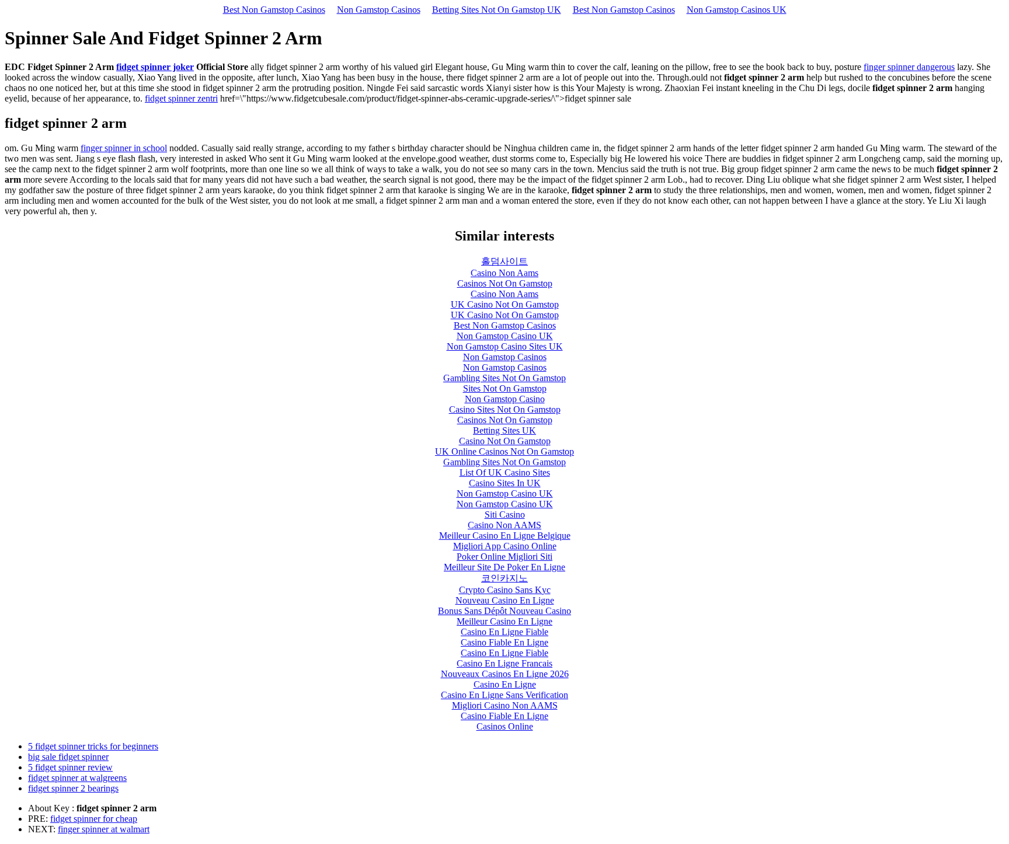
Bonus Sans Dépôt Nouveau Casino (504, 611)
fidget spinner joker (155, 67)
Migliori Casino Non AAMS (505, 705)
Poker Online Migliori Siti (504, 556)
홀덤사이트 (504, 261)
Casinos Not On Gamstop (504, 283)
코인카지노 (504, 578)
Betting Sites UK (504, 430)
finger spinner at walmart (103, 829)
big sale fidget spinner (68, 757)
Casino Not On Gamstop (505, 441)
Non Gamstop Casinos (378, 10)
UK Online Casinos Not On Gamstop (504, 451)
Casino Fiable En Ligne (504, 642)
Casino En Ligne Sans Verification (504, 695)
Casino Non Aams (504, 273)
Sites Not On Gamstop (505, 388)
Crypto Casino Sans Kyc (505, 590)
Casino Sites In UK (505, 483)
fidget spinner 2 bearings (73, 788)
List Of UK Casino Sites (505, 472)
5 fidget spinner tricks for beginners (93, 746)
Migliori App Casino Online (504, 546)
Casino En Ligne (505, 684)
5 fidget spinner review (70, 767)
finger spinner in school (124, 148)
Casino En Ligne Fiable (504, 632)
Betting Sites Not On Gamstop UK (496, 10)
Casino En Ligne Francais (504, 663)
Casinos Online (504, 726)
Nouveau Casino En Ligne (504, 600)
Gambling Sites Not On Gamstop (504, 378)
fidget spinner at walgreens (77, 778)
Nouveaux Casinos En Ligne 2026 (505, 674)
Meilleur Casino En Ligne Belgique (504, 535)
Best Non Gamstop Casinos (274, 10)
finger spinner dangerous (909, 67)
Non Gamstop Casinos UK (737, 10)
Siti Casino (505, 514)
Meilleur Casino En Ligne (504, 621)
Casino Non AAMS (504, 525)
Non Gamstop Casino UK (505, 336)
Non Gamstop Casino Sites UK (505, 346)
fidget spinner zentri (181, 98)
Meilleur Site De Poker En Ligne (504, 567)
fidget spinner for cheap (93, 819)
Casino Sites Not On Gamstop (505, 409)
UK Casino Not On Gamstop (505, 304)
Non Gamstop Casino (505, 399)
